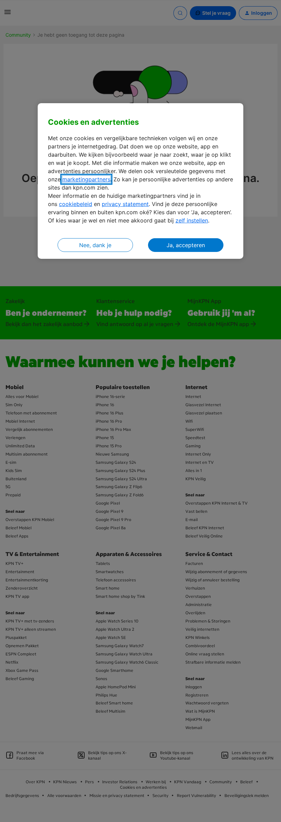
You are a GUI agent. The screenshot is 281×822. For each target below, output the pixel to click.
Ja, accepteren (186, 245)
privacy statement (125, 204)
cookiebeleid (75, 204)
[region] (140, 181)
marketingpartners (86, 179)
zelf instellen (191, 220)
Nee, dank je (95, 245)
